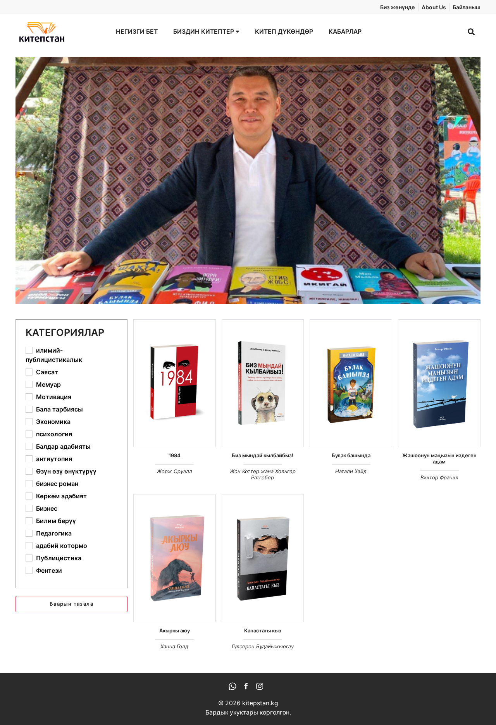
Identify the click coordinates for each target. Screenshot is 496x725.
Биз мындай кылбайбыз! (262, 455)
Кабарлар (345, 31)
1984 (175, 455)
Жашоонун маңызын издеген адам (439, 458)
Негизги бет (137, 31)
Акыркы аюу (174, 630)
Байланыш (466, 7)
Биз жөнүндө (397, 7)
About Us (434, 7)
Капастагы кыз (262, 630)
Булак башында (351, 455)
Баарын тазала (71, 604)
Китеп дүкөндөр (284, 31)
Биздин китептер (204, 31)
